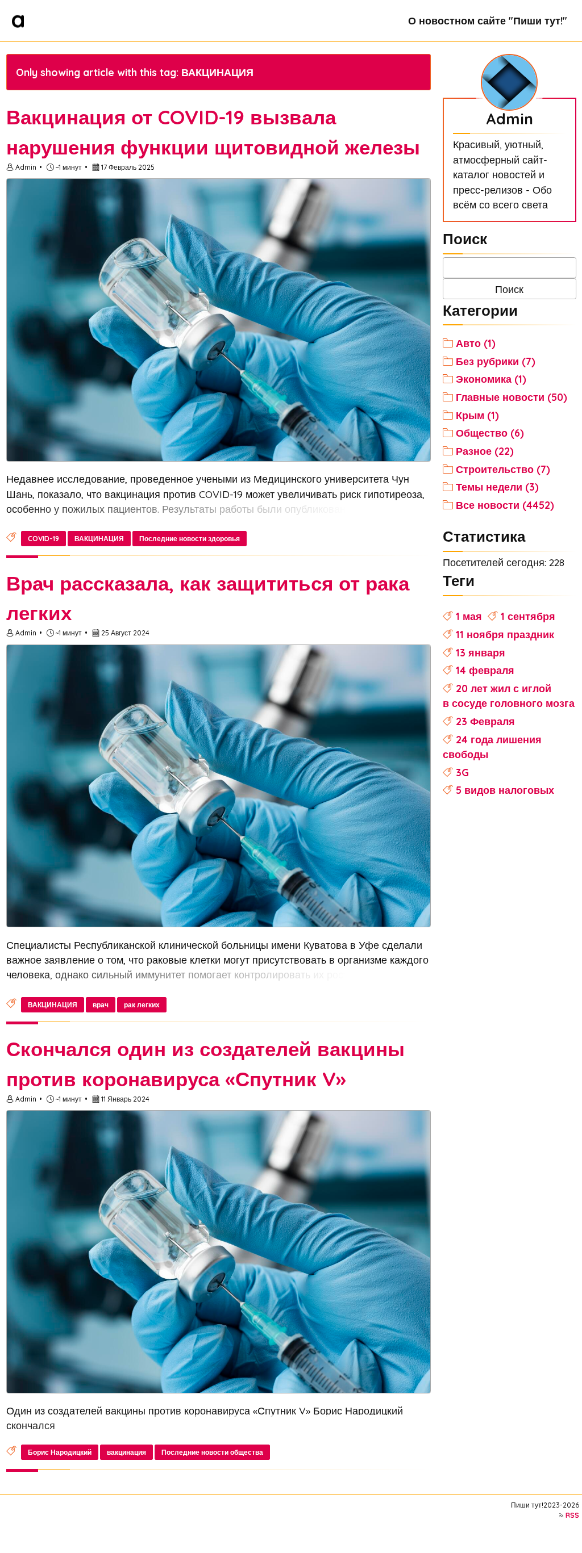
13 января (480, 652)
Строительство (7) (503, 469)
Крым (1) (477, 415)
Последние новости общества (212, 1452)
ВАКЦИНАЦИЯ (99, 538)
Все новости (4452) (505, 505)
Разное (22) (485, 451)
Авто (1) (476, 343)
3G (462, 772)
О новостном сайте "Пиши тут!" (487, 20)
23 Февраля (485, 721)
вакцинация (126, 1452)
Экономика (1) (491, 378)
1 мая (469, 616)
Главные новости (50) (511, 397)
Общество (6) (490, 432)
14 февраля (485, 670)
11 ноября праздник (505, 634)
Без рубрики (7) (495, 361)
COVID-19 (43, 538)
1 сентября (528, 616)
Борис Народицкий (60, 1452)
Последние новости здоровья (189, 538)
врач (101, 1005)
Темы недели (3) (497, 486)
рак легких (142, 1005)
